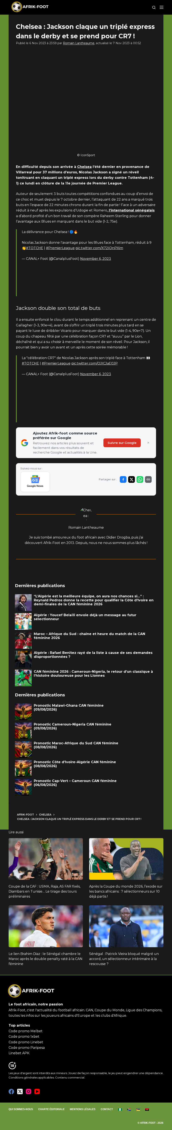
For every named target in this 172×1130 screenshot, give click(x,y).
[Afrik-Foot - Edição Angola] (147, 1109)
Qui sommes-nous (21, 1109)
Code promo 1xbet (24, 1037)
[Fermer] (148, 442)
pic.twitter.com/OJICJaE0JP (94, 363)
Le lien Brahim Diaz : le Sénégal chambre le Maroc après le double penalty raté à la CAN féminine (45, 959)
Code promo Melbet (26, 1031)
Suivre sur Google (122, 443)
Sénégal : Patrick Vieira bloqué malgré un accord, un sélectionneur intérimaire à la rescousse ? (124, 959)
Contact (107, 1109)
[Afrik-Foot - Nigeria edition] (120, 1109)
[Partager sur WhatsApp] (140, 479)
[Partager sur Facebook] (123, 479)
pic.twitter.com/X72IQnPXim (99, 248)
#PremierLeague (60, 248)
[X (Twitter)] (20, 1091)
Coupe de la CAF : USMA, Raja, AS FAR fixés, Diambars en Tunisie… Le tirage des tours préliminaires (44, 891)
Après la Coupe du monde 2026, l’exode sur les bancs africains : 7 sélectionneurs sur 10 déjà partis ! (126, 891)
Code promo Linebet (26, 1042)
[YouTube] (37, 1091)
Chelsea (84, 167)
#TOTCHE (34, 248)
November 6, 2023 (95, 259)
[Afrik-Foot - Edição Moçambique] (138, 1109)
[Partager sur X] (131, 479)
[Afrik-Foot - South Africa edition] (129, 1109)
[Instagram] (28, 1091)
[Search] (153, 7)
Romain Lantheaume (78, 43)
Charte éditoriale (51, 1109)
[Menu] (161, 7)
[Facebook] (11, 1091)
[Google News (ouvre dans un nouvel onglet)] (35, 482)
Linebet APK (19, 1053)
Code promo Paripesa (27, 1048)
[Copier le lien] (148, 479)
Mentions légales (82, 1109)
